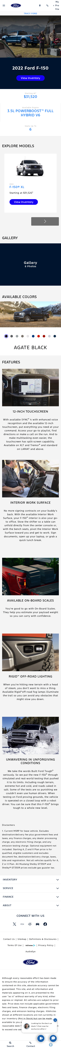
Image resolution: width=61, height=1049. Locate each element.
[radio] (6, 336)
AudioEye (31, 951)
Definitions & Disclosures (43, 939)
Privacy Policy (45, 945)
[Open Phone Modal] (47, 5)
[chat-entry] (53, 1038)
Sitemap (22, 939)
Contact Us (9, 939)
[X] (14, 924)
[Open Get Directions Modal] (40, 5)
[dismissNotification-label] (55, 1020)
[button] (45, 221)
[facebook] (45, 924)
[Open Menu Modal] (4, 5)
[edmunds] (37, 924)
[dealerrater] (30, 924)
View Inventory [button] (30, 78)
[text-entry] (41, 1038)
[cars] (22, 924)
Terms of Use (15, 945)
